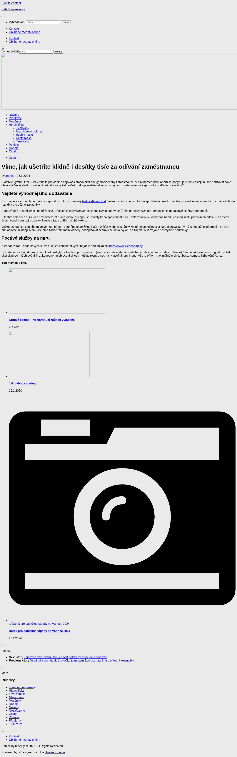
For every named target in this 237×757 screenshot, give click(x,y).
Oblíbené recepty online (24, 32)
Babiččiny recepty (13, 9)
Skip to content (11, 3)
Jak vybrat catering (22, 383)
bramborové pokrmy (29, 131)
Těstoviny (22, 128)
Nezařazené (17, 710)
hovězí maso (24, 134)
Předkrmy (15, 118)
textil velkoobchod (94, 201)
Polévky (14, 144)
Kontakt (14, 28)
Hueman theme (55, 752)
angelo (9, 175)
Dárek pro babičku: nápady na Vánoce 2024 (39, 630)
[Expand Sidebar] (2, 645)
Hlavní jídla (16, 124)
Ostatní (13, 151)
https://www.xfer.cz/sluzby (125, 246)
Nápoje (14, 148)
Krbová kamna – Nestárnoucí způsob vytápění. (42, 319)
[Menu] (2, 16)
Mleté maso (23, 138)
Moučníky (15, 121)
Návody (14, 114)
